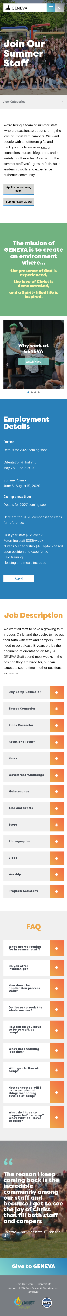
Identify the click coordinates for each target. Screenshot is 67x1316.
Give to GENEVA (33, 1267)
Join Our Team (25, 1284)
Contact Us (44, 1284)
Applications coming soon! (18, 189)
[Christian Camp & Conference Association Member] (24, 1303)
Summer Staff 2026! (19, 201)
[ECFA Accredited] (47, 1303)
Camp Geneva (16, 7)
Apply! (19, 578)
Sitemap (12, 1288)
